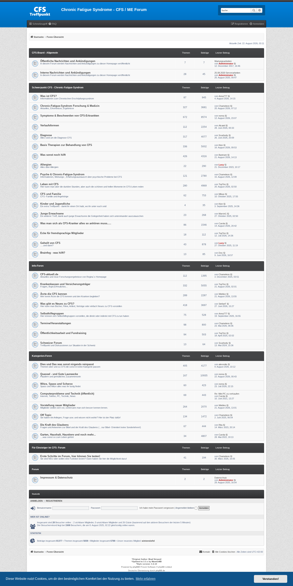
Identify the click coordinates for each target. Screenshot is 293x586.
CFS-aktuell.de (49, 274)
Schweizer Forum (51, 342)
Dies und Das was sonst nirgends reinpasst (67, 364)
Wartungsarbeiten (223, 61)
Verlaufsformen (49, 125)
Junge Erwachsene (52, 213)
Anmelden (36, 501)
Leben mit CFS (49, 184)
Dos (221, 253)
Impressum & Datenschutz (56, 477)
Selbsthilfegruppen (52, 313)
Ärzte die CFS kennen (53, 293)
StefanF (222, 304)
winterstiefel (148, 541)
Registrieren (54, 501)
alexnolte (223, 364)
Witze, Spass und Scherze (56, 383)
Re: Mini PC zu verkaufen (226, 394)
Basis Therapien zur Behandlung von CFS (66, 145)
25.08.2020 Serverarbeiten (227, 73)
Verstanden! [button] (271, 578)
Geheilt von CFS (50, 242)
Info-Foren (37, 265)
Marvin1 (222, 213)
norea (221, 116)
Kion (221, 145)
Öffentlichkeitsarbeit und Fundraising (63, 333)
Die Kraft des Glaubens (54, 424)
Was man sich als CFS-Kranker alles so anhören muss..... (75, 223)
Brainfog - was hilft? (52, 252)
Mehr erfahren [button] (145, 578)
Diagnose (46, 135)
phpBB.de (160, 570)
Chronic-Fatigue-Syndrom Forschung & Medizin (69, 105)
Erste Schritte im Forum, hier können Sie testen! (70, 456)
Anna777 (223, 96)
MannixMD (157, 561)
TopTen (222, 184)
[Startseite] (44, 10)
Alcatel (222, 125)
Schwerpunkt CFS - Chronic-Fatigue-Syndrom (58, 87)
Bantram (223, 155)
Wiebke (222, 294)
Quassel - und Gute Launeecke (59, 374)
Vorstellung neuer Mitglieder (57, 405)
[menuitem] (52, 24)
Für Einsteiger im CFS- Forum (48, 447)
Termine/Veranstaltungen (55, 323)
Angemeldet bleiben (185, 508)
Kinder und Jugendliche (55, 203)
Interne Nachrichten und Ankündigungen (65, 72)
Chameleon (224, 106)
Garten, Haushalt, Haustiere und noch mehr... (68, 434)
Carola (222, 223)
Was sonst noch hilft (53, 154)
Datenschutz (220, 477)
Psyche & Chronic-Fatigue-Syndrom (62, 174)
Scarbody (223, 135)
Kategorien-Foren (42, 356)
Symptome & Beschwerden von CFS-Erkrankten (69, 115)
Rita (220, 425)
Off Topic (45, 415)
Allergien (45, 164)
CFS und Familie (50, 193)
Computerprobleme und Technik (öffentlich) (67, 393)
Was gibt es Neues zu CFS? (57, 303)
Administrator (226, 63)
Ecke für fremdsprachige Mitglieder (62, 233)
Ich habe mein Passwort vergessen (157, 508)
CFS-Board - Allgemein (45, 52)
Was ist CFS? (48, 96)
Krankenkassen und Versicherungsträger (65, 284)
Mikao (221, 194)
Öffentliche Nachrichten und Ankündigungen (67, 61)
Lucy (221, 164)
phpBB (136, 567)
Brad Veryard (154, 559)
